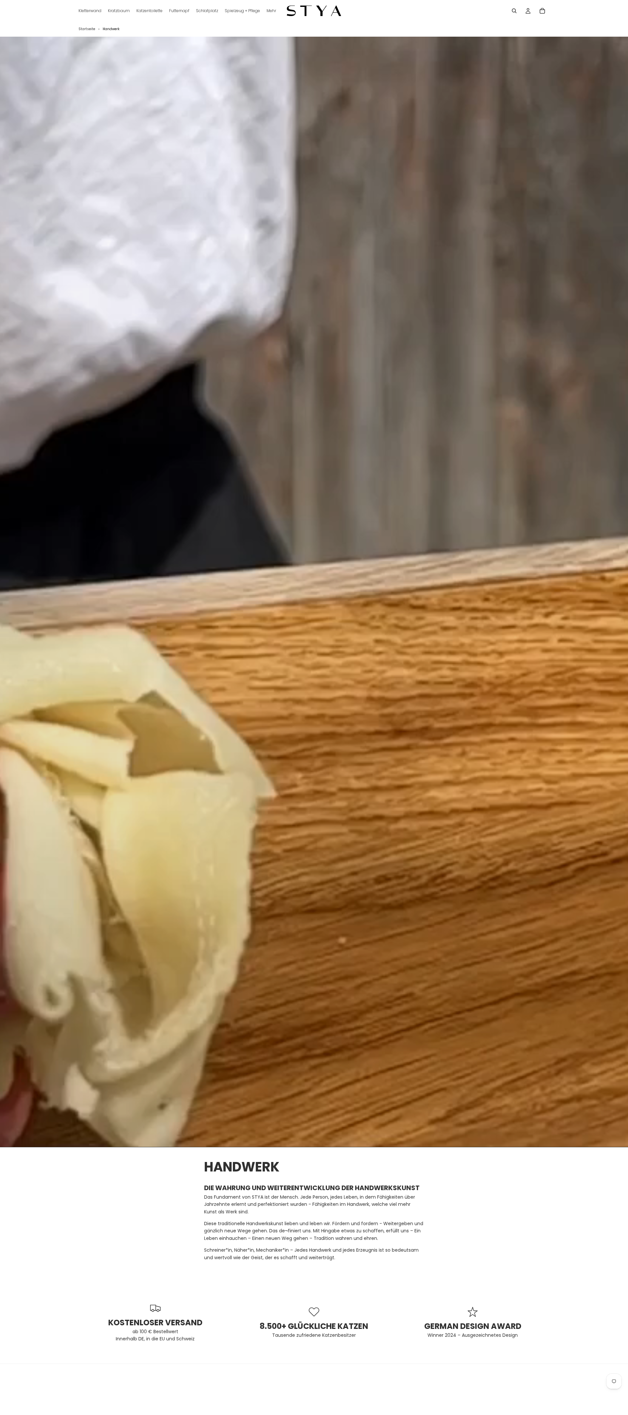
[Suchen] (514, 11)
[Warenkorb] (542, 11)
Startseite (86, 29)
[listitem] (271, 11)
